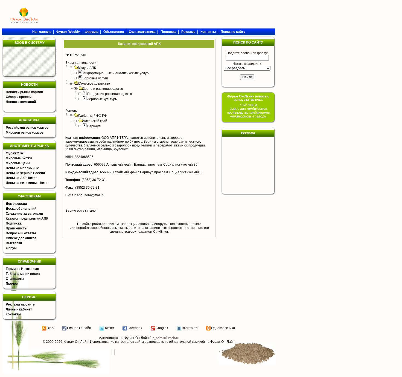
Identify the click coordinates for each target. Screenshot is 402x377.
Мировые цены (18, 163)
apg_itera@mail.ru (90, 195)
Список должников (21, 238)
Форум (11, 248)
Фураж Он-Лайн (76, 342)
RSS (50, 328)
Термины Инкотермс (22, 269)
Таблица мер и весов (23, 274)
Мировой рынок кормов (24, 132)
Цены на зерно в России (25, 173)
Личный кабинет (19, 309)
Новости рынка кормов (24, 92)
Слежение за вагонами (24, 213)
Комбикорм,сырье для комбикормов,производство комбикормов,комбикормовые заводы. (248, 110)
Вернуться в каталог (81, 210)
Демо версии (16, 204)
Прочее (12, 284)
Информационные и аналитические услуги (116, 73)
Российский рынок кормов (27, 127)
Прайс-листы (16, 228)
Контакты (13, 314)
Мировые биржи (19, 158)
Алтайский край (95, 121)
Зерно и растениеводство (103, 89)
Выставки (14, 243)
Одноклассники (223, 328)
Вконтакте (190, 328)
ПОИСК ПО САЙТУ (248, 42)
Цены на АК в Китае (21, 178)
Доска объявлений (21, 209)
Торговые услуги (95, 78)
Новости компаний (21, 102)
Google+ (162, 328)
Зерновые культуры (102, 99)
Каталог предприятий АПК (27, 218)
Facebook (134, 328)
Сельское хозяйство (94, 83)
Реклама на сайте (20, 304)
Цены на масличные (22, 168)
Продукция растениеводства (109, 94)
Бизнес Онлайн (79, 328)
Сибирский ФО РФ (92, 116)
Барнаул (94, 126)
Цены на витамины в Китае (27, 183)
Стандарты (15, 279)
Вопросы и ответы (21, 233)
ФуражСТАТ (15, 153)
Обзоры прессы (18, 97)
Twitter (109, 328)
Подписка (14, 223)
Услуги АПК (87, 68)
